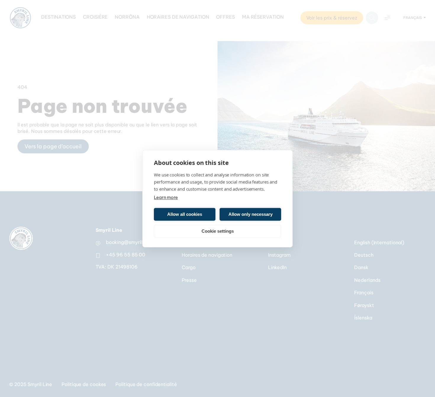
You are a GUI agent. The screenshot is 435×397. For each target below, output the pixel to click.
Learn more (166, 197)
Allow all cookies (184, 214)
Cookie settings (218, 231)
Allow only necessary (250, 214)
